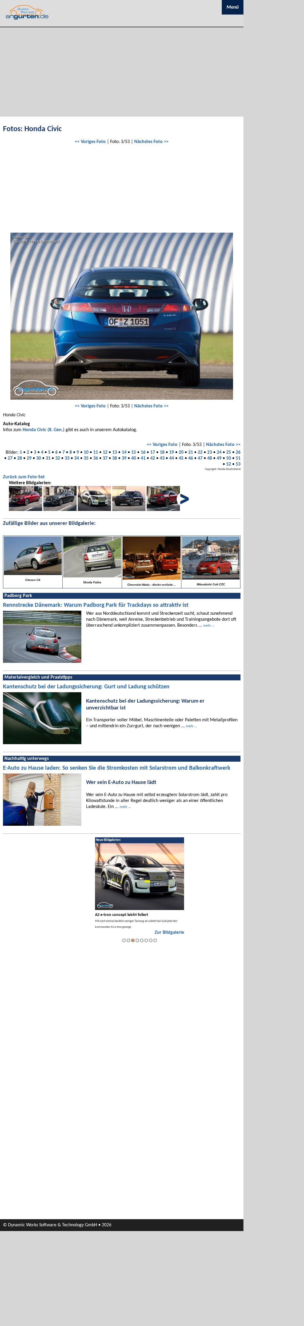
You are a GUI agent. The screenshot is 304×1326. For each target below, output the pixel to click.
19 (171, 452)
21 (190, 452)
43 (162, 458)
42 (152, 458)
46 (190, 458)
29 (29, 458)
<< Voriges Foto (90, 141)
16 (143, 452)
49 (219, 458)
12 (105, 452)
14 (124, 452)
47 (200, 458)
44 (171, 458)
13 (114, 452)
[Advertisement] (121, 72)
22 (200, 452)
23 (209, 452)
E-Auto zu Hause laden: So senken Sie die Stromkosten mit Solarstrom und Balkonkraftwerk (116, 768)
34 (76, 458)
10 (86, 452)
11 (95, 452)
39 (124, 458)
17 (152, 452)
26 (238, 452)
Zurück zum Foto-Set (24, 477)
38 (114, 458)
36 (95, 458)
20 (181, 452)
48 (209, 458)
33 (67, 458)
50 (228, 458)
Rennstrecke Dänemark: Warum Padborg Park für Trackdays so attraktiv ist (96, 605)
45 (181, 458)
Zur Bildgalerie (169, 932)
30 (38, 458)
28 (19, 458)
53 (238, 464)
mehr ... (208, 626)
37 (105, 458)
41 (143, 458)
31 (48, 458)
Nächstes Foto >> (151, 141)
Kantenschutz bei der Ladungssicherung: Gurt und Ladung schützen (86, 687)
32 (57, 458)
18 (162, 452)
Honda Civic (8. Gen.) (43, 430)
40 (133, 458)
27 (10, 458)
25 (228, 452)
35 (86, 458)
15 (133, 452)
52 (228, 464)
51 (238, 458)
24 (219, 452)
